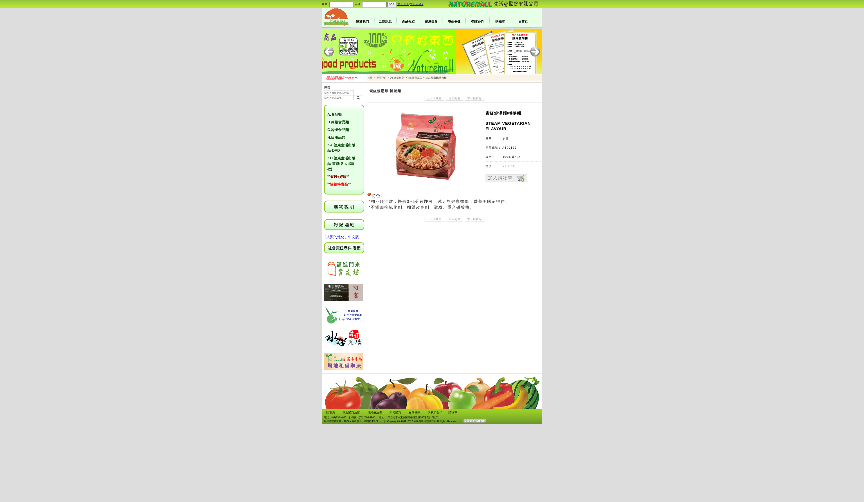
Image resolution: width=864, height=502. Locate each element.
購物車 (500, 21)
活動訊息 (385, 21)
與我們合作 (435, 412)
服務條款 (414, 412)
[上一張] (329, 52)
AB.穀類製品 (415, 77)
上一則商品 (434, 98)
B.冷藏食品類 (338, 122)
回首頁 (523, 21)
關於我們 (362, 21)
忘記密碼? (416, 4)
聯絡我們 (477, 21)
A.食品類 (334, 114)
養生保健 (454, 21)
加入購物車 (500, 177)
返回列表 (454, 98)
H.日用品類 (336, 137)
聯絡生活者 (374, 412)
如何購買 (395, 412)
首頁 (369, 77)
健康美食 (431, 21)
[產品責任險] (432, 51)
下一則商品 (474, 98)
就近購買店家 (351, 412)
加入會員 (403, 4)
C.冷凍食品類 (338, 130)
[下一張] (535, 52)
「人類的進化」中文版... (342, 237)
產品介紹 (408, 21)
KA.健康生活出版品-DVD (341, 147)
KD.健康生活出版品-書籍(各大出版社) (341, 163)
